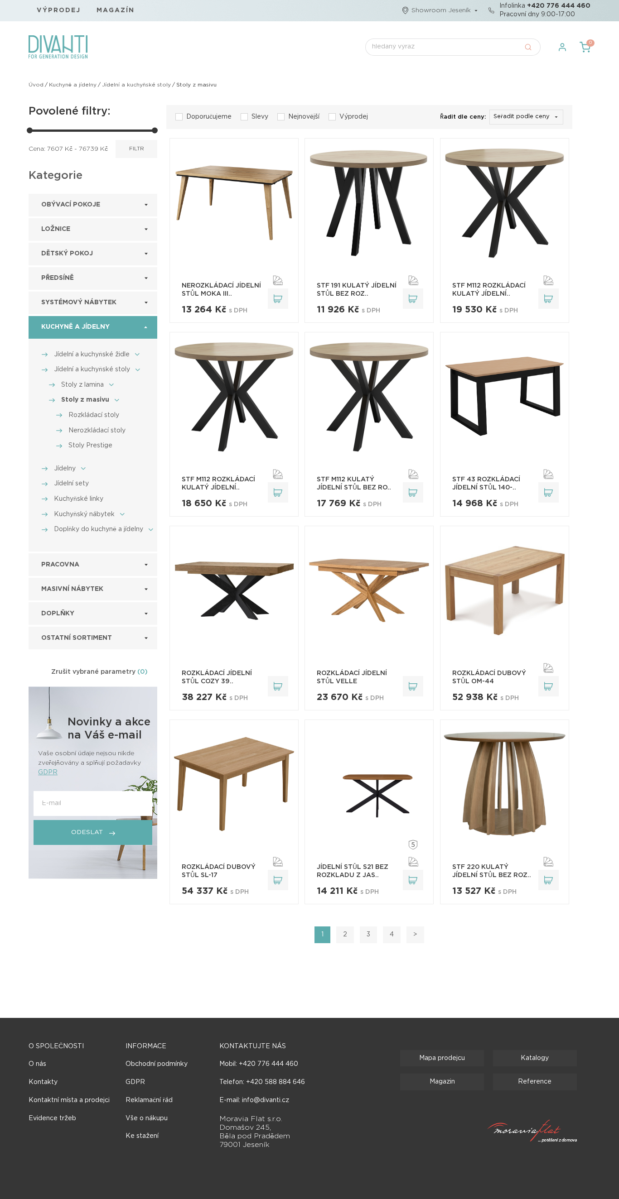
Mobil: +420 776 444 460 (258, 1064)
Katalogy (535, 1058)
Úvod (36, 84)
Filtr (136, 148)
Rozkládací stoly (93, 415)
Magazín (116, 10)
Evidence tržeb (52, 1118)
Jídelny (65, 468)
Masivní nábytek (72, 589)
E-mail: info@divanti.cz (254, 1100)
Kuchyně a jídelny (73, 84)
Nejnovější (303, 117)
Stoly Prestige (90, 445)
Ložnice (55, 229)
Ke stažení (142, 1136)
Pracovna (60, 564)
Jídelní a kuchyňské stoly (136, 84)
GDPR (48, 772)
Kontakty (43, 1082)
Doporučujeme (209, 117)
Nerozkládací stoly (97, 430)
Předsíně (57, 278)
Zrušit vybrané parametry (99, 672)
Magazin (442, 1081)
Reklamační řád (149, 1100)
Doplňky (57, 613)
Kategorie (55, 176)
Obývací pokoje (70, 204)
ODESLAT (88, 832)
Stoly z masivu (85, 400)
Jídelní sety (71, 483)
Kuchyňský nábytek (84, 514)
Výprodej (59, 10)
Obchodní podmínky (157, 1064)
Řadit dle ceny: (463, 117)
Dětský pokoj (67, 253)
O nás (37, 1064)
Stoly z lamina (82, 385)
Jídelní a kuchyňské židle (92, 354)
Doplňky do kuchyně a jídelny (98, 529)
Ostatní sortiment (76, 638)
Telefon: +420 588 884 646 (262, 1082)
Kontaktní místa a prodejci (69, 1100)
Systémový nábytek (78, 302)
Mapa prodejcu (442, 1058)
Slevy (259, 117)
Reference (534, 1081)
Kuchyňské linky (78, 499)
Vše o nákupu (147, 1118)
